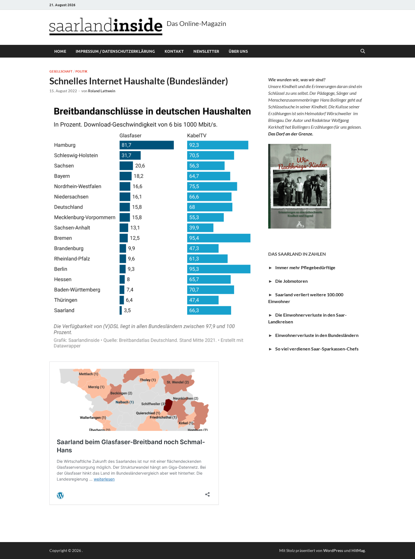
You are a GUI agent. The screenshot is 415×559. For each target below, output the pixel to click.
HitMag (358, 550)
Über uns (238, 51)
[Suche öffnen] (363, 51)
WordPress (333, 550)
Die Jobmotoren (292, 281)
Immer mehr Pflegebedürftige (305, 267)
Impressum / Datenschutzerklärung (115, 51)
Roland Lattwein (101, 91)
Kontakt (174, 51)
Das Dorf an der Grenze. (290, 133)
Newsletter (206, 51)
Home (60, 51)
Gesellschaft (61, 71)
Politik (81, 71)
